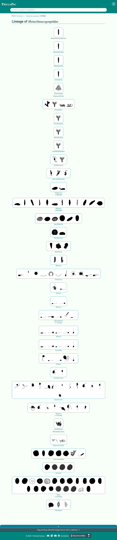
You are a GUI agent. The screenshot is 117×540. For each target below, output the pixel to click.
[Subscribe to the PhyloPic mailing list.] (48, 535)
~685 (59, 210)
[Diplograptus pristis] (58, 46)
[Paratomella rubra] (77, 203)
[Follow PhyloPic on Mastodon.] (52, 536)
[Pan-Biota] (51, 505)
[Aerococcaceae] (25, 481)
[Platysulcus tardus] (32, 386)
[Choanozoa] (73, 274)
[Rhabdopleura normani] (62, 104)
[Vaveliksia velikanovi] (55, 260)
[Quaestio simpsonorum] (55, 232)
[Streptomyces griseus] (62, 481)
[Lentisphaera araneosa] (92, 481)
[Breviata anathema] (43, 331)
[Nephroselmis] (92, 386)
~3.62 (58, 415)
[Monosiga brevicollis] (21, 274)
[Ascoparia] (25, 203)
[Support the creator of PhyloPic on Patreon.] (64, 536)
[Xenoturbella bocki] (70, 203)
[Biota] (32, 481)
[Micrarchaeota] (55, 467)
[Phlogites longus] (51, 173)
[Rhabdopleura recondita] (47, 104)
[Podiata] (66, 358)
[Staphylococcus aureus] (70, 481)
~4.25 (58, 497)
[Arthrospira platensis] (77, 481)
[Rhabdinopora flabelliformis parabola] (58, 88)
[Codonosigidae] (88, 274)
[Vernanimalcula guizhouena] (100, 203)
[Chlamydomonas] (58, 394)
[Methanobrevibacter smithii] (43, 453)
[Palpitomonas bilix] (25, 386)
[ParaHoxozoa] (62, 232)
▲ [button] (58, 526)
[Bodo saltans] (32, 408)
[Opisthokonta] (66, 315)
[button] (79, 530)
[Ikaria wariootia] (17, 203)
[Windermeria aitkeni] (70, 218)
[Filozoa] (62, 287)
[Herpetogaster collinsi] (66, 173)
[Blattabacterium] (17, 481)
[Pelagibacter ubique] (100, 481)
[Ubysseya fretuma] (17, 386)
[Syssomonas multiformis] (55, 301)
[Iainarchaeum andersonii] (70, 467)
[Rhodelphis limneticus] (47, 386)
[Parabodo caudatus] (85, 408)
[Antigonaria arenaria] (40, 203)
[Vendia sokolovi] (77, 218)
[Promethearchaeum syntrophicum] (55, 440)
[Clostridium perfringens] (85, 481)
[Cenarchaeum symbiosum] (73, 453)
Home (14, 16)
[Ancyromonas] (62, 372)
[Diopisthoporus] (32, 203)
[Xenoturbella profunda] (62, 203)
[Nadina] (47, 203)
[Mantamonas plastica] (43, 358)
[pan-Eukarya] (58, 423)
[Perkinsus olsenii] (55, 386)
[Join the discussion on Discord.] (55, 536)
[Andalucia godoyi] (47, 408)
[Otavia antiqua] (66, 246)
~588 (59, 195)
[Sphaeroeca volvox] (28, 274)
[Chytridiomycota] (51, 315)
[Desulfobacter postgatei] (81, 489)
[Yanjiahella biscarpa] (55, 159)
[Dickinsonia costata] (62, 218)
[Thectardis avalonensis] (51, 246)
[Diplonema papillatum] (62, 408)
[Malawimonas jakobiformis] (55, 372)
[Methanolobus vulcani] (66, 453)
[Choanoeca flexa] (43, 274)
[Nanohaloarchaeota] (62, 467)
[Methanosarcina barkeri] (51, 453)
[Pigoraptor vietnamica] (55, 287)
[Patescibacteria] (28, 489)
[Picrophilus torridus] (58, 453)
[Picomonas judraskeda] (70, 386)
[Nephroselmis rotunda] (62, 386)
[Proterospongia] (81, 274)
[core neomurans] (81, 453)
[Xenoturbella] (92, 203)
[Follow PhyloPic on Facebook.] (59, 536)
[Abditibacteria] (55, 481)
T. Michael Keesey (38, 536)
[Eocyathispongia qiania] (58, 246)
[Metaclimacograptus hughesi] (58, 32)
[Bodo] (55, 408)
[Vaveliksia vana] (62, 260)
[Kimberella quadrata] (55, 187)
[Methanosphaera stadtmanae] (36, 453)
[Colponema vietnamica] (77, 386)
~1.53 (58, 323)
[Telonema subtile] (40, 386)
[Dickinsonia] (40, 218)
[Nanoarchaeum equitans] (47, 467)
